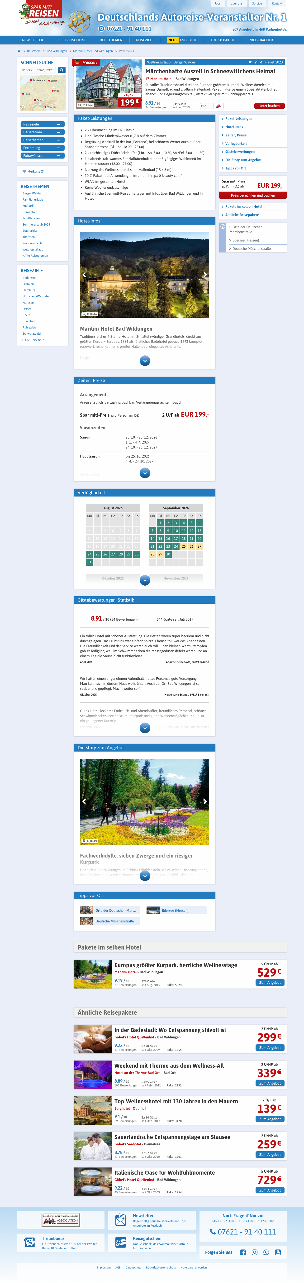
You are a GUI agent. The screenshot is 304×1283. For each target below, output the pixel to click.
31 (89, 562)
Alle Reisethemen (36, 255)
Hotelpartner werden (193, 1267)
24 (89, 554)
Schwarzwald (32, 333)
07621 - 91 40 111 (246, 1231)
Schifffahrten (31, 218)
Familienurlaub (33, 199)
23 (168, 546)
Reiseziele (144, 40)
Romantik (29, 212)
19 (192, 538)
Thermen (29, 237)
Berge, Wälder (32, 193)
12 (192, 531)
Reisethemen (111, 40)
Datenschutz (133, 1267)
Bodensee (29, 278)
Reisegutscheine (71, 40)
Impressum (104, 1267)
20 (199, 538)
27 (113, 554)
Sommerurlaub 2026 (36, 224)
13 (199, 531)
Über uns (236, 3)
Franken (28, 284)
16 (168, 538)
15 (160, 538)
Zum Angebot (270, 982)
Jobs (217, 3)
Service (257, 3)
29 (129, 554)
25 (97, 554)
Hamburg (29, 290)
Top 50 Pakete (223, 40)
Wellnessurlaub (33, 249)
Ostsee (27, 309)
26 (105, 554)
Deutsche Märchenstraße (252, 248)
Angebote (182, 40)
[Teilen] (261, 62)
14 (152, 538)
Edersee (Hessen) (246, 240)
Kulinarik (28, 205)
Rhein (26, 315)
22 (160, 546)
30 (136, 554)
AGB (118, 1267)
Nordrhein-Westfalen (36, 296)
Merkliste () (35, 171)
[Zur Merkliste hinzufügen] (250, 62)
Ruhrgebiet (30, 327)
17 (176, 538)
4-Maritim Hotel (158, 79)
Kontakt (277, 3)
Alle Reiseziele (34, 340)
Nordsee (28, 302)
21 (152, 546)
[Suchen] (62, 70)
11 (184, 531)
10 (176, 531)
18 (184, 538)
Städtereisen (31, 230)
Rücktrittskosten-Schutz (161, 1267)
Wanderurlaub (32, 243)
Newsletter (32, 40)
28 (121, 554)
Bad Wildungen (187, 79)
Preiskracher (261, 40)
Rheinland (29, 321)
